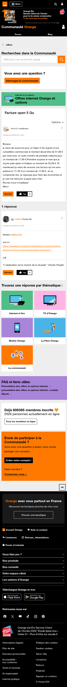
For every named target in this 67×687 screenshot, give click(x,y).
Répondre (8, 194)
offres (9, 44)
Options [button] (56, 122)
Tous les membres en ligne (20, 421)
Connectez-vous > (15, 474)
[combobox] (29, 59)
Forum (18, 34)
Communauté (18, 27)
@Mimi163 (16, 234)
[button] (62, 127)
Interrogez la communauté (22, 80)
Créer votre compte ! (18, 460)
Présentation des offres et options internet (24, 386)
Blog (50, 34)
